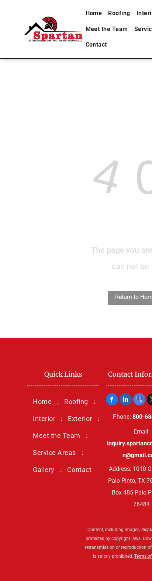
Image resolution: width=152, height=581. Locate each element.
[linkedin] (126, 400)
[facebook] (112, 400)
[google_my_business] (139, 400)
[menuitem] (94, 13)
